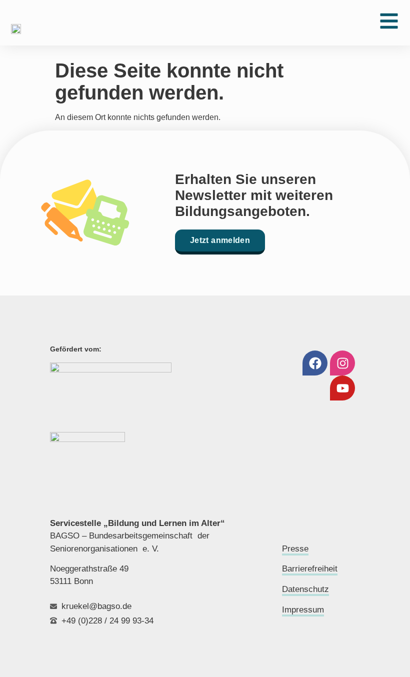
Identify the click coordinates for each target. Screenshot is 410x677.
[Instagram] (342, 363)
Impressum (303, 609)
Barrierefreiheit (310, 569)
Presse (295, 549)
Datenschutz (305, 589)
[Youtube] (342, 388)
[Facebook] (315, 363)
